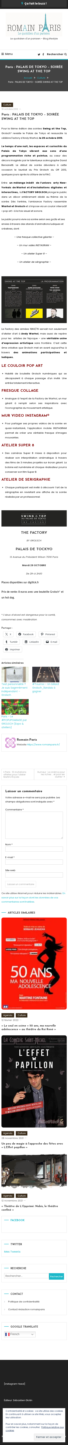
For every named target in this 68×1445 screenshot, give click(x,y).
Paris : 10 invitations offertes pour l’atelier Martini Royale (14, 774)
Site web (10, 870)
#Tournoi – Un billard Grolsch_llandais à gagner (45, 687)
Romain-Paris (27, 740)
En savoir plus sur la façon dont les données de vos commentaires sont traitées (33, 897)
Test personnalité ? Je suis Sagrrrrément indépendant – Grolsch (14, 689)
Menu (9, 54)
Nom (9, 844)
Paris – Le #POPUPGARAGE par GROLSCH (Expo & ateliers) (14, 722)
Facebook (17, 1220)
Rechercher (55, 54)
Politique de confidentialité (24, 1301)
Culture (7, 104)
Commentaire (14, 809)
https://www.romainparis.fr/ (43, 744)
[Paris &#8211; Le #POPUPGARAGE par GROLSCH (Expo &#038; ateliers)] (15, 707)
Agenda (7, 1015)
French (14, 1334)
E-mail (10, 857)
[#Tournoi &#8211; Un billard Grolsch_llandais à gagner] (45, 674)
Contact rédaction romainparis (26, 1309)
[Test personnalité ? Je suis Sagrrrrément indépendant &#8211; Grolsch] (15, 674)
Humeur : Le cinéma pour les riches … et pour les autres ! (51, 774)
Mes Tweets (12, 1251)
